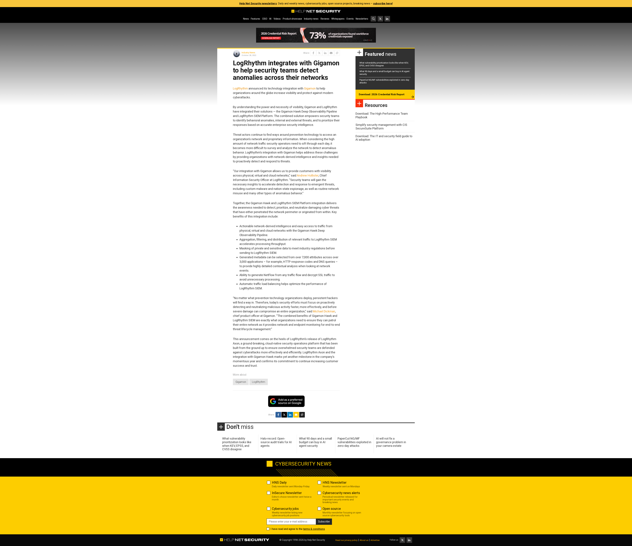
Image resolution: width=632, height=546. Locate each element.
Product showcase (292, 18)
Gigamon (310, 88)
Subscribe (324, 521)
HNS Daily (279, 482)
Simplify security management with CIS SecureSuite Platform (381, 126)
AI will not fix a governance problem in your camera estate (391, 442)
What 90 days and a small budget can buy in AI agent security (315, 442)
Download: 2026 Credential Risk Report (381, 94)
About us (364, 540)
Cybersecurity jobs (285, 509)
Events (350, 18)
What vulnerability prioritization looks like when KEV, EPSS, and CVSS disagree (236, 444)
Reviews (325, 18)
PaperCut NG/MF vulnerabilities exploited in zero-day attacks (354, 442)
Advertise (375, 540)
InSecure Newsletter (287, 493)
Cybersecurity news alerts (341, 493)
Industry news (311, 18)
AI (270, 18)
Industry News (248, 52)
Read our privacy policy (346, 540)
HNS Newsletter (335, 482)
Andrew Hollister (307, 175)
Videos (277, 18)
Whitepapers (337, 18)
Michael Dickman (324, 311)
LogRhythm (240, 88)
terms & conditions (314, 529)
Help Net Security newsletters (258, 3)
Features (255, 18)
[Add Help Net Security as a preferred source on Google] (337, 53)
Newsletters (362, 18)
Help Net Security (316, 540)
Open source (332, 509)
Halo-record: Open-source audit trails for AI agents (276, 442)
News (246, 18)
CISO (264, 18)
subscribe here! (383, 3)
